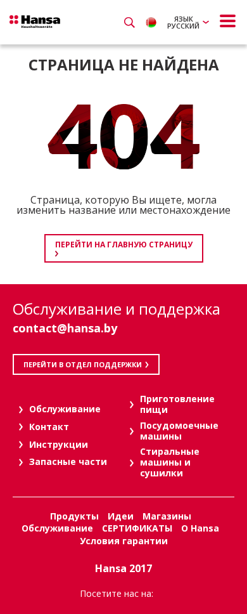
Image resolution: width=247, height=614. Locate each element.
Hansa (35, 21)
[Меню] (228, 21)
